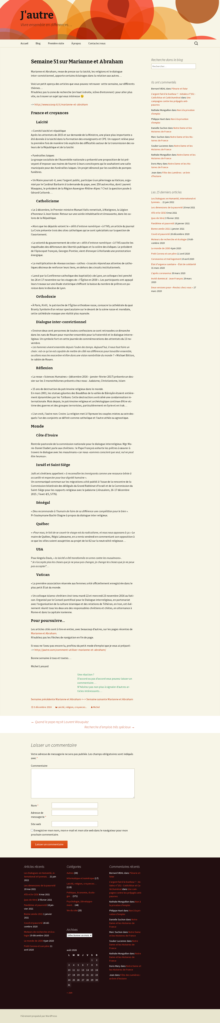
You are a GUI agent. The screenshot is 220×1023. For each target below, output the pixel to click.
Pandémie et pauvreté (162, 223)
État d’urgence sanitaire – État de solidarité (173, 264)
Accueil (24, 43)
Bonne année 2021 (160, 228)
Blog (38, 43)
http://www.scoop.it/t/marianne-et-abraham (61, 104)
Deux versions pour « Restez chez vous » (172, 287)
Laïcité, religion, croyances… (82, 883)
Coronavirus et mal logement (166, 258)
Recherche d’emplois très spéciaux (109, 727)
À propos (76, 43)
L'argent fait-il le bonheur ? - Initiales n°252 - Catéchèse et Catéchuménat (125, 885)
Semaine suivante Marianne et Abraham (109, 699)
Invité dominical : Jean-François (167, 278)
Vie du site (72, 910)
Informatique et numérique (80, 878)
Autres (70, 872)
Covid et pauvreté (160, 234)
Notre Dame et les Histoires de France (123, 923)
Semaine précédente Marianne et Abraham (56, 699)
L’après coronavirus (161, 273)
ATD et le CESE (158, 212)
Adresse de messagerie (38, 815)
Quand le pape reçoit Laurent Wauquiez (60, 722)
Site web (36, 824)
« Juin (69, 992)
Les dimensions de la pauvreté (167, 207)
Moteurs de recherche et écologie (169, 239)
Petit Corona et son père (164, 253)
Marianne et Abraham (43, 633)
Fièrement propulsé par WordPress (39, 1016)
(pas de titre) (158, 218)
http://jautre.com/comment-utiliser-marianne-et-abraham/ (70, 649)
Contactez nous (97, 43)
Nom (34, 805)
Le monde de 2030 (160, 248)
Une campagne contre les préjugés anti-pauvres (171, 101)
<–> (83, 699)
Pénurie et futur (180, 88)
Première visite (56, 43)
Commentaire (39, 765)
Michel (96, 707)
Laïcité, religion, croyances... (72, 707)
